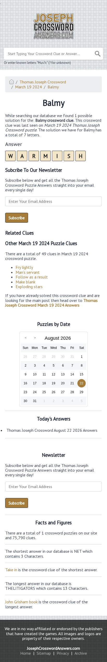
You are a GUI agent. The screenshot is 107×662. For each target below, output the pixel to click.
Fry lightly (24, 267)
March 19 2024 (28, 86)
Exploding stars (29, 286)
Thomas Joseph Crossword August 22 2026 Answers (51, 430)
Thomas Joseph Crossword (42, 81)
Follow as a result (32, 277)
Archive (81, 653)
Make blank (25, 281)
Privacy (63, 653)
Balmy (53, 86)
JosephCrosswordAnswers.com (53, 648)
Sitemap (44, 653)
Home (25, 653)
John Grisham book (21, 601)
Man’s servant (28, 272)
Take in (11, 569)
